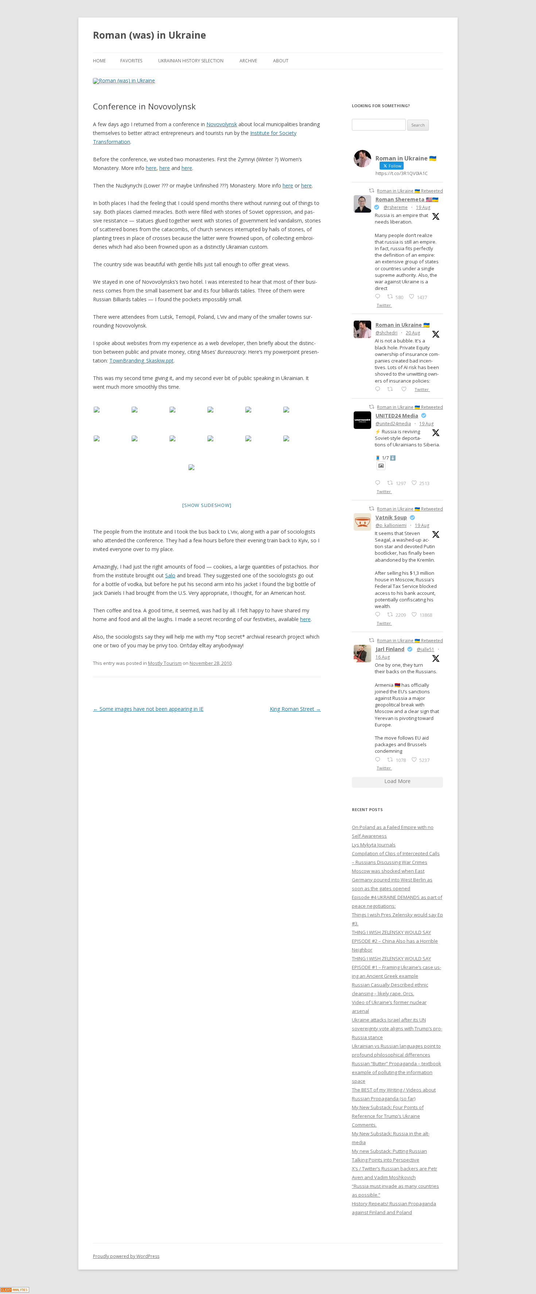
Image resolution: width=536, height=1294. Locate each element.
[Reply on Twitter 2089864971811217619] (379, 483)
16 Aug (383, 657)
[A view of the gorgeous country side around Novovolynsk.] (150, 420)
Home (99, 61)
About (280, 61)
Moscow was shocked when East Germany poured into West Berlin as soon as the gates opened (392, 880)
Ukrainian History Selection (191, 61)
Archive (248, 61)
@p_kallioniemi (391, 525)
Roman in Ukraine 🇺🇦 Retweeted (410, 191)
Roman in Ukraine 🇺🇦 (403, 324)
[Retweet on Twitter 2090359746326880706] (392, 389)
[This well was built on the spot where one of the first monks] (225, 420)
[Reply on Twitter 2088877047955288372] (379, 759)
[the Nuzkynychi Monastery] (301, 420)
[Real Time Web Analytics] (14, 1290)
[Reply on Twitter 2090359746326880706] (379, 389)
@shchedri (386, 333)
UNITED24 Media (397, 415)
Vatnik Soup (391, 517)
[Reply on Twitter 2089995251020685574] (379, 614)
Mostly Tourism (165, 663)
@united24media (393, 424)
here (151, 167)
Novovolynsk (221, 124)
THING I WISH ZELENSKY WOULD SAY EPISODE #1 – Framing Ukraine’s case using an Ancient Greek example (396, 967)
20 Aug (413, 333)
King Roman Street (295, 708)
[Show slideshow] (206, 505)
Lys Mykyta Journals (374, 844)
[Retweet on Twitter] (371, 190)
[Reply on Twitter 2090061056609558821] (379, 296)
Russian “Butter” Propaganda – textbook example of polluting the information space (396, 1072)
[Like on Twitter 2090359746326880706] (406, 389)
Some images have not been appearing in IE (148, 708)
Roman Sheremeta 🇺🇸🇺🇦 (407, 199)
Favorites (131, 61)
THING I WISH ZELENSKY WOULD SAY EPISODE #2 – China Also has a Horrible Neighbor (395, 941)
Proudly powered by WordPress (126, 1256)
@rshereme (396, 207)
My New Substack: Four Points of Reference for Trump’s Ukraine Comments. (388, 1116)
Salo (170, 575)
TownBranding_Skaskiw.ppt (141, 360)
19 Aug (423, 207)
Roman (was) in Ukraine (149, 35)
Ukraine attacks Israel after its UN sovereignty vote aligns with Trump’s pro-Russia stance (397, 1028)
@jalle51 (425, 649)
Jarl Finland (390, 649)
